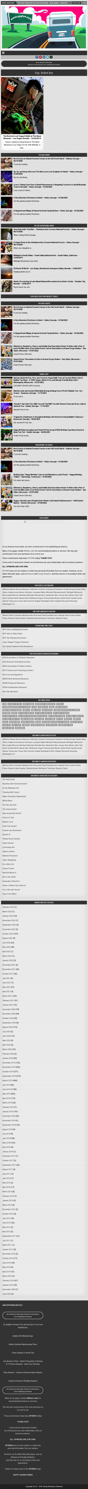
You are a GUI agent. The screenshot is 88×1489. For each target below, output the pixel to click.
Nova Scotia (70, 615)
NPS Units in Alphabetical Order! (15, 629)
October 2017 (7, 1160)
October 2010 (7, 1258)
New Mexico (70, 595)
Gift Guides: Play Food (10, 716)
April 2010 (6, 1271)
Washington (45, 601)
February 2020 (8, 1054)
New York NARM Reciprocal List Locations (55, 722)
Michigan (70, 592)
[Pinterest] (40, 57)
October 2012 (7, 1214)
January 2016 (7, 1200)
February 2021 (8, 1000)
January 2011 (7, 1249)
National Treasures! (10, 855)
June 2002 (6, 1294)
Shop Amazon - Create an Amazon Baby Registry (22, 1372)
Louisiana (36, 592)
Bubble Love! (7, 822)
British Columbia (15, 615)
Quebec (23, 618)
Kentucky (28, 592)
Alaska (12, 589)
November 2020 (8, 1013)
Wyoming (73, 601)
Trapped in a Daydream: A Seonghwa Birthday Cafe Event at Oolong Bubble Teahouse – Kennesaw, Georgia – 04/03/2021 (49, 418)
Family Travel (36, 710)
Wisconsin (65, 601)
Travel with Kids (8, 728)
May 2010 (6, 1267)
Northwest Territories (46, 618)
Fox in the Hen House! (11, 889)
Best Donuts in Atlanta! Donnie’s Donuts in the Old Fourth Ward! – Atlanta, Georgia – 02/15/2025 (47, 159)
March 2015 (7, 1205)
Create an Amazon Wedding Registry (22, 1381)
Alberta (5, 615)
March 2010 (7, 1276)
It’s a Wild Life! (8, 864)
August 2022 (7, 938)
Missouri (15, 595)
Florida (66, 589)
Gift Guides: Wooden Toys (11, 719)
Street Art (6, 725)
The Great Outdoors (37, 725)
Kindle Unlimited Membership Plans (23, 1344)
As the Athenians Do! (10, 788)
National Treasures (27, 722)
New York (79, 595)
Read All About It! (9, 872)
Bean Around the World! (11, 813)
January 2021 (7, 1005)
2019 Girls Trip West (14, 704)
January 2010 (7, 1285)
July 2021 (6, 978)
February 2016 (8, 1196)
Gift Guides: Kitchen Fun (61, 713)
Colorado (41, 589)
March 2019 (7, 1102)
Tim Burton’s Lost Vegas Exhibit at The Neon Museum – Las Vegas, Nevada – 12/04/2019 (22, 137)
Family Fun (26, 710)
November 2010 (8, 1254)
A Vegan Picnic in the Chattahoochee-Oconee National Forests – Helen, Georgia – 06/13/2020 (47, 243)
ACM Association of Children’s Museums (18, 657)
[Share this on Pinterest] (30, 133)
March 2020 (7, 1049)
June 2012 (6, 1222)
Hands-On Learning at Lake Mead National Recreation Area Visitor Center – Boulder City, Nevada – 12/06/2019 (49, 282)
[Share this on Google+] (22, 133)
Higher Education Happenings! (14, 796)
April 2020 (6, 1045)
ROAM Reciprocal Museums (13, 683)
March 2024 (7, 911)
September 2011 (9, 1236)
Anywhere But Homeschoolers (45, 704)
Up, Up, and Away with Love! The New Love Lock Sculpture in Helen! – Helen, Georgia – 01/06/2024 (49, 172)
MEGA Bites (68, 719)
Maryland (49, 592)
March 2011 (7, 1245)
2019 (4, 704)
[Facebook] (37, 57)
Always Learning (28, 704)
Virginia (37, 601)
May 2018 (59, 719)
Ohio (26, 598)
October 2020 (7, 1018)
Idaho (83, 589)
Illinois (5, 592)
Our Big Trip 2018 (76, 722)
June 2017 (6, 1174)
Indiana (11, 592)
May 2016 (6, 1182)
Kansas (21, 592)
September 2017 (9, 1165)
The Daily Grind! (8, 779)
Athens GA (60, 704)
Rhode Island (60, 598)
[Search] (51, 57)
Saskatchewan (32, 618)
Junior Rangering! (9, 860)
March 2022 (7, 956)
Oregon (40, 598)
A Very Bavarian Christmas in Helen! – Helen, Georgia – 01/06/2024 (41, 197)
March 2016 (7, 1191)
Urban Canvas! (8, 843)
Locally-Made (39, 719)
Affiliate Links (29, 551)
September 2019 (9, 1076)
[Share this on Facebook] (14, 133)
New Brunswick (36, 615)
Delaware (59, 589)
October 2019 (7, 1071)
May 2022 (6, 947)
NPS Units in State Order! (12, 633)
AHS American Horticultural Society (16, 662)
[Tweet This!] (5, 133)
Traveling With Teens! (10, 792)
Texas (20, 601)
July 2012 (6, 1218)
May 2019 (6, 1094)
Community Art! (8, 847)
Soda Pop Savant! (9, 826)
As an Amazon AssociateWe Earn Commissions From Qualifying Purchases (44, 64)
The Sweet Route (51, 725)
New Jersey (59, 595)
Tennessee (13, 601)
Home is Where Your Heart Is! (14, 885)
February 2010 (8, 1280)
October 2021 (7, 973)
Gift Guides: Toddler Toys (75, 716)
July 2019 (6, 1085)
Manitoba (25, 615)
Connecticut (50, 589)
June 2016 (6, 1178)
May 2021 (6, 987)
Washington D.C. (8, 604)
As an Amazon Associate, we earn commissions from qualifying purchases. (35, 546)
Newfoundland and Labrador (53, 615)
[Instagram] (44, 57)
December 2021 (8, 965)
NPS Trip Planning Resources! (14, 638)
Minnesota (78, 592)
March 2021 (7, 996)
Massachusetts (60, 592)
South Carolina (71, 598)
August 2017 (7, 1169)
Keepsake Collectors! (11, 881)
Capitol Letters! (8, 851)
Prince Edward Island (10, 618)
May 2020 (6, 1040)
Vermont (30, 601)
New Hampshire (47, 595)
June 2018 (6, 1138)
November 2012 (8, 1209)
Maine (43, 592)
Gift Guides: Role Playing (56, 716)
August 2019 (7, 1080)
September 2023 (9, 925)
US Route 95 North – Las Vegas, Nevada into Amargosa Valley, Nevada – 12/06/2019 (48, 268)
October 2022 (7, 933)
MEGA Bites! (7, 800)
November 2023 (8, 920)
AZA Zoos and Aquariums (12, 674)
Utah (25, 601)
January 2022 (7, 960)
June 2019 (6, 1089)
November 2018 (8, 1120)
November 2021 (8, 969)
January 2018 (7, 1151)
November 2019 (8, 1067)
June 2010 (6, 1262)
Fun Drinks (6, 713)
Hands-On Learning (27, 719)
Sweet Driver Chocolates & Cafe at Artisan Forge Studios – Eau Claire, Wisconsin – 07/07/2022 (47, 360)
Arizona (19, 589)
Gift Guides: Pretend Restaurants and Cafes (33, 716)
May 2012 (6, 1227)
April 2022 (6, 951)
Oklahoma (33, 598)
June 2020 (6, 1036)
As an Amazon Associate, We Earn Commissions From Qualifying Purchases (23, 1315)
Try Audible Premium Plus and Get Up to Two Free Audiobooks (23, 1326)
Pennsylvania (49, 598)
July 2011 (6, 1240)
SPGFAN (30, 558)
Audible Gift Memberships (22, 1336)
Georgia (72, 589)
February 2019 (8, 1107)
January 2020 (7, 1058)
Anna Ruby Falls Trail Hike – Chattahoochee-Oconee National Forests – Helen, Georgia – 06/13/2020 (49, 230)
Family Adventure (61, 707)
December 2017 (8, 1156)
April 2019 (6, 1098)
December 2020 (8, 1009)
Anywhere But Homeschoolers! (14, 783)
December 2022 (8, 929)
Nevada (38, 595)
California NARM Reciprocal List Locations (16, 707)
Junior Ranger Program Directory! (15, 642)
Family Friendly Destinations (12, 710)
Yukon (65, 618)
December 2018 (8, 1116)
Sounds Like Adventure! (11, 830)
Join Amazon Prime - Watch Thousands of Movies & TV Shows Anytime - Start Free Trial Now (23, 1363)
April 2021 (6, 991)
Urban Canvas (20, 728)
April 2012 (6, 1231)
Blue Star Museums (10, 691)
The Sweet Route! (9, 809)
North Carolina (8, 598)
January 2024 (7, 916)
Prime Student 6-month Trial (23, 1352)
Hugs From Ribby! (9, 894)
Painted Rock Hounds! (11, 838)
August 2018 (7, 1129)
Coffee (34, 707)
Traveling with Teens (65, 725)
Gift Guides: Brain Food (26, 713)
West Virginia (55, 601)
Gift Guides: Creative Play (44, 713)
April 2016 (6, 1187)
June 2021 (6, 982)
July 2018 (6, 1133)
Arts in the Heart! (9, 877)
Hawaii (78, 589)
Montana (22, 595)
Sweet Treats (16, 725)
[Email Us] (47, 57)
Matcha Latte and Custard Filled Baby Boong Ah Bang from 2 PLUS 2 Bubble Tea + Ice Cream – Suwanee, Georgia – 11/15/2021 (48, 392)
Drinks (52, 707)
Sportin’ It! (6, 834)
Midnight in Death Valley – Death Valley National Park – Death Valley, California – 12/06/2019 (46, 256)
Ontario (78, 615)
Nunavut (59, 618)
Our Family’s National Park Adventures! (17, 646)
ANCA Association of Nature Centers (17, 666)
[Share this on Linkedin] (39, 133)
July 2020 (6, 1031)
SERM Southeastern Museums (14, 687)
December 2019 (42, 707)
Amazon (30, 574)
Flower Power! (8, 868)
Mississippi (7, 595)
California (33, 589)
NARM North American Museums (15, 678)
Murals (5, 722)
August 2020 (7, 1027)
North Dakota (19, 598)
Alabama (5, 589)
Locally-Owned (50, 719)
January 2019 (7, 1111)
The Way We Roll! (9, 805)
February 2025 (8, 907)
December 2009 (8, 1289)
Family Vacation (47, 710)
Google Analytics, (44, 574)
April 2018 (6, 1147)
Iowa (16, 592)
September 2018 (9, 1125)
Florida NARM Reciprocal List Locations (66, 710)
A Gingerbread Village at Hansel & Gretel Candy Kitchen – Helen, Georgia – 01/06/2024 (48, 210)
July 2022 (6, 942)
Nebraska (30, 595)
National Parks (14, 722)
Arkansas (25, 589)
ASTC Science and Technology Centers (17, 670)
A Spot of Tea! (8, 817)
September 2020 (9, 1022)
